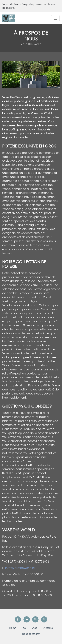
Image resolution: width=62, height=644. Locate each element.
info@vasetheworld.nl (20, 567)
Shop (34, 627)
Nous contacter (31, 633)
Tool (24, 627)
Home (12, 627)
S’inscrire (48, 627)
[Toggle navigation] (55, 18)
